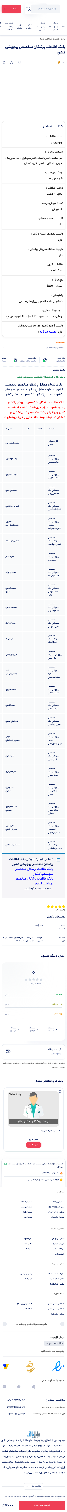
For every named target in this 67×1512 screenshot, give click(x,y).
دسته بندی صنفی (55, 27)
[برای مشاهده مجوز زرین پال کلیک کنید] (6, 1366)
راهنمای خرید (59, 1254)
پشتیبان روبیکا (26, 1207)
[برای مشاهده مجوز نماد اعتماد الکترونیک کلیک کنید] (58, 1366)
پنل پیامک (19, 26)
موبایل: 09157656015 (56, 1212)
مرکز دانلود (29, 26)
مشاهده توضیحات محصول (55, 348)
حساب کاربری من (58, 1238)
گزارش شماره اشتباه (57, 1279)
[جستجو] (27, 9)
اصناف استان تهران (57, 1314)
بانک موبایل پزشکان (24, 1303)
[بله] (18, 1387)
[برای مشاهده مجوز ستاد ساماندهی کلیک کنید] (31, 1366)
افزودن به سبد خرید (42, 1505)
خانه (63, 26)
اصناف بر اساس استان (56, 1303)
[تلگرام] (62, 1387)
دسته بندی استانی (42, 27)
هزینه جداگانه (48, 332)
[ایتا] (4, 1387)
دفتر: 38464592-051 (56, 1207)
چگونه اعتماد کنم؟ (57, 1284)
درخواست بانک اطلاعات (9, 27)
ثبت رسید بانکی (26, 1274)
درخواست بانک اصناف (56, 1274)
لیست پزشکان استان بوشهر (49, 1131)
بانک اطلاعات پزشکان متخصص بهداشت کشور (34, 881)
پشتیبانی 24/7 (58, 1202)
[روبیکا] (33, 1387)
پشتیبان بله (28, 1217)
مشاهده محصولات (54, 1343)
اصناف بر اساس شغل (56, 1309)
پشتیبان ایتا (27, 1212)
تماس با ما (28, 1244)
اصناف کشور (27, 1309)
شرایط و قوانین (58, 1244)
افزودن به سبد (33, 1145)
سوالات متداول (58, 1249)
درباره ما (29, 1249)
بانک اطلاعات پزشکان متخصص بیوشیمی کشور (34, 872)
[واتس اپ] (48, 1387)
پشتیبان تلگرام (26, 1202)
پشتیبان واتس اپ (57, 1217)
